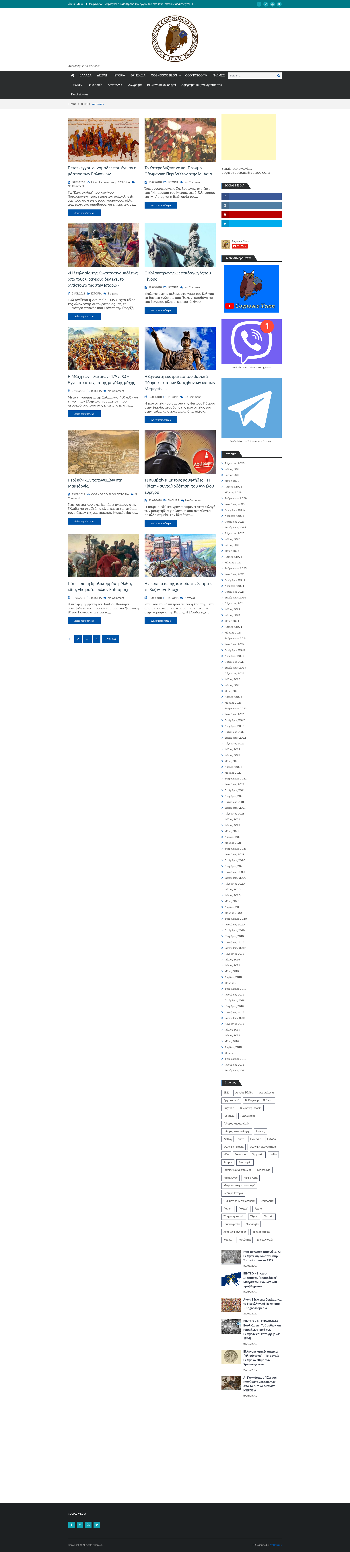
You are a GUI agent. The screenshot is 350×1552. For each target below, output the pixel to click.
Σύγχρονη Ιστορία (233, 1216)
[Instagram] (265, 4)
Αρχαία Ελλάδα (244, 1092)
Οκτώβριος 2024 (234, 591)
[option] (140, 4)
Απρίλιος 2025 (233, 556)
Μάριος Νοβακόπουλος (237, 1170)
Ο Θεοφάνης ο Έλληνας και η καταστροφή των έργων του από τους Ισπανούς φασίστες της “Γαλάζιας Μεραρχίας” (151, 3)
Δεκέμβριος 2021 (235, 790)
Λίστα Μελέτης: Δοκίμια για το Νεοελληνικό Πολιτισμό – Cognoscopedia (262, 1304)
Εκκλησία (255, 1139)
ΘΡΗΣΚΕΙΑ (138, 75)
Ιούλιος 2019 (232, 959)
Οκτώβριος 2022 (234, 731)
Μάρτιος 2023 (233, 702)
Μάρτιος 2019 (233, 983)
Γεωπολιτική (247, 1115)
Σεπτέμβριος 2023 (235, 667)
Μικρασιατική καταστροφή (239, 1185)
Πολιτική (243, 1208)
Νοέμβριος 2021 (234, 796)
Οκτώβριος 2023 (234, 661)
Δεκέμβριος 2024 (235, 580)
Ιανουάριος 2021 (234, 854)
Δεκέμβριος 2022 (235, 720)
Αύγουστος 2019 (234, 953)
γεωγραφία (135, 84)
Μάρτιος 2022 (233, 772)
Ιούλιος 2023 (232, 679)
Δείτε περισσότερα (84, 212)
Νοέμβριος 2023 (234, 656)
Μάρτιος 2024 (233, 632)
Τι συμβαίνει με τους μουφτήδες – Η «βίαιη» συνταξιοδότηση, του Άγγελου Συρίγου (179, 486)
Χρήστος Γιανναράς (234, 1232)
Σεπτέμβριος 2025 (235, 527)
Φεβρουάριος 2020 (236, 918)
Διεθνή (227, 1139)
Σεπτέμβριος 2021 (235, 807)
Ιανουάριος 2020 (235, 924)
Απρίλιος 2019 (233, 977)
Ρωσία (258, 1208)
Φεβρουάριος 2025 (236, 568)
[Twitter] (279, 4)
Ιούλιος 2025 (232, 539)
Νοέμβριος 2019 (234, 936)
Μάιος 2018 (232, 1041)
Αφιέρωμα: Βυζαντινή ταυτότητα (201, 84)
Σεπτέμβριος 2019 (235, 948)
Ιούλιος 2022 (232, 749)
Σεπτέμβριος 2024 (235, 597)
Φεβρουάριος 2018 (235, 1058)
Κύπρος (227, 1162)
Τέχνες (254, 1216)
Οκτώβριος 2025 (234, 521)
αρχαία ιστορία (261, 1232)
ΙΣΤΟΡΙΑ (119, 75)
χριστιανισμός (265, 1239)
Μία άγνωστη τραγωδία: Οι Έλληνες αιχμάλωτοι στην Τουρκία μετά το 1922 (262, 1256)
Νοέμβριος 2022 (234, 726)
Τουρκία (269, 1216)
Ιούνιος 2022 (232, 755)
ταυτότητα (244, 1239)
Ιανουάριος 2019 (234, 994)
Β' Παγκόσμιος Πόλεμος (259, 1100)
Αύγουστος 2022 (234, 743)
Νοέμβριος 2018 (234, 1006)
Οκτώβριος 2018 (234, 1012)
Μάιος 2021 (232, 831)
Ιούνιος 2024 (232, 615)
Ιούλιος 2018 (232, 1029)
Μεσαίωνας (230, 1177)
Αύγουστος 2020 (235, 883)
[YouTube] (272, 4)
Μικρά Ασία (251, 1177)
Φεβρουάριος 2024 (236, 638)
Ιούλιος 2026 (232, 469)
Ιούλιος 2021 (232, 819)
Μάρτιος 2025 (233, 562)
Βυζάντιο (228, 1108)
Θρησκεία (258, 1154)
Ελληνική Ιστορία (233, 1146)
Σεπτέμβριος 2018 (235, 1018)
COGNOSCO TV (196, 75)
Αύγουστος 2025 (234, 533)
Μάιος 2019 (232, 971)
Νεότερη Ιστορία (233, 1193)
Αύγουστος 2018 (234, 1023)
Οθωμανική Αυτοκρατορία (239, 1201)
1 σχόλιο (113, 293)
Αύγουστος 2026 (234, 463)
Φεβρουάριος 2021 (235, 848)
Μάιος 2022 (232, 761)
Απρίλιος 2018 (233, 1047)
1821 (226, 1092)
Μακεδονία (264, 1170)
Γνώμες (260, 1131)
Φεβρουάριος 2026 (236, 498)
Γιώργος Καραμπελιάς (236, 1123)
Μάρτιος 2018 (233, 1053)
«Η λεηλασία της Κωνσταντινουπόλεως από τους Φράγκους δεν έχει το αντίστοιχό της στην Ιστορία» (103, 279)
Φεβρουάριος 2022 (236, 778)
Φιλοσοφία (95, 84)
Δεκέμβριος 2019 (235, 930)
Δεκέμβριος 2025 (235, 510)
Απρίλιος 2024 (233, 626)
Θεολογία (240, 1154)
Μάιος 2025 (232, 550)
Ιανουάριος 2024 (234, 644)
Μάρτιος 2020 (233, 912)
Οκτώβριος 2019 (234, 942)
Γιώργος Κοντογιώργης (236, 1131)
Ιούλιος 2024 (232, 609)
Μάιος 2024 (232, 621)
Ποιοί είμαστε (79, 94)
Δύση (241, 1139)
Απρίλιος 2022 (233, 767)
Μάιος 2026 (232, 480)
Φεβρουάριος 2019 (235, 988)
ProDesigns (275, 1545)
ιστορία (227, 1239)
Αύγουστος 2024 (234, 603)
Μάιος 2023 (232, 691)
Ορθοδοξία (267, 1201)
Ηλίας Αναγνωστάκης (104, 182)
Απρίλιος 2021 (233, 837)
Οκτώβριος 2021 (234, 802)
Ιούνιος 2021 (232, 825)
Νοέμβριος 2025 (234, 515)
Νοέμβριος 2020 (234, 866)
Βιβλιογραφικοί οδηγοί (161, 84)
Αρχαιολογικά (231, 1100)
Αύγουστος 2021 (234, 813)
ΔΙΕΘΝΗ (102, 75)
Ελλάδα (271, 1139)
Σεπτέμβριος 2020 (235, 877)
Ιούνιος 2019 (232, 965)
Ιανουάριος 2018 (234, 1064)
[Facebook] (259, 4)
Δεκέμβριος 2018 (235, 1000)
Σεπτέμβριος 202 (234, 1070)
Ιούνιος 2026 (232, 475)
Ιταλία (273, 1154)
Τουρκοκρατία (231, 1224)
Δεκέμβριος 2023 (235, 650)
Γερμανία (228, 1115)
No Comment (76, 186)
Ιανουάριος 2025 (234, 574)
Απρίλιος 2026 (233, 486)
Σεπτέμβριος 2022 (235, 737)
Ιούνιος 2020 (232, 895)
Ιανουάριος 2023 (234, 714)
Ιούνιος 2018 (232, 1035)
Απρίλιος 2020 (233, 907)
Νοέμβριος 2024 (234, 586)
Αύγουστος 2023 (234, 673)
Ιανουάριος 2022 (234, 784)
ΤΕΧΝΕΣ (77, 84)
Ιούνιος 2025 (232, 545)
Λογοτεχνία (115, 84)
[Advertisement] (248, 137)
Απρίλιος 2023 (233, 696)
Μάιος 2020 (232, 901)
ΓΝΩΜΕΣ (219, 75)
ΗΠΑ (226, 1154)
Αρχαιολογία (266, 1092)
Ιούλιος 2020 (232, 889)
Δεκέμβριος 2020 (235, 860)
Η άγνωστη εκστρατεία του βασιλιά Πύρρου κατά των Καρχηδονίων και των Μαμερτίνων (180, 383)
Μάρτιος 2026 (233, 492)
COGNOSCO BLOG (164, 75)
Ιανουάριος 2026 (234, 504)
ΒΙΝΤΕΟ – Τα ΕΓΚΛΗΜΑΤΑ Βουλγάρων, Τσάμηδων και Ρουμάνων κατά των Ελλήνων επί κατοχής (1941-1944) (262, 1330)
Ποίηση (227, 1208)
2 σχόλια (189, 597)
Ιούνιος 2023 (232, 685)
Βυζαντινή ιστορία (251, 1108)
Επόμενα (110, 638)
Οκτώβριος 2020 (235, 872)
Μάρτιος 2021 (233, 842)
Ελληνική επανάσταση (263, 1146)
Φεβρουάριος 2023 (236, 708)
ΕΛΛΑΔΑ (85, 75)
